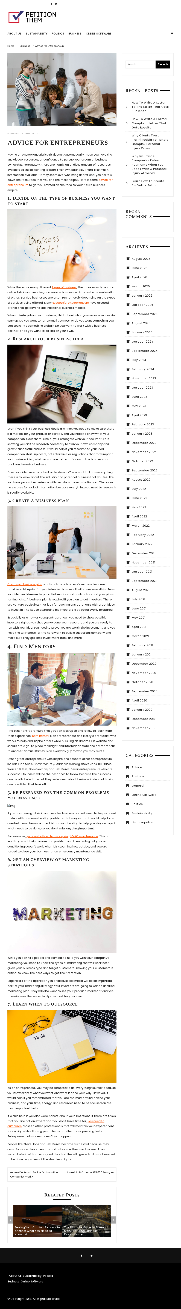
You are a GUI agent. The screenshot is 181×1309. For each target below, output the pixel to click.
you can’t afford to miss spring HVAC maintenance (62, 836)
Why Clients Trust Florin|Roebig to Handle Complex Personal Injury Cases (150, 141)
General (138, 786)
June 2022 (139, 498)
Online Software (98, 33)
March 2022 (141, 526)
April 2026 (139, 277)
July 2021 (138, 599)
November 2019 (143, 728)
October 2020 (142, 682)
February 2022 (143, 535)
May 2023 (139, 406)
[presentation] (10, 1220)
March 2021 (140, 636)
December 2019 (144, 719)
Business (74, 33)
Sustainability (37, 33)
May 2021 (138, 618)
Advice (137, 767)
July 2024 (139, 360)
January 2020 (142, 710)
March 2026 (141, 286)
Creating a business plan (24, 584)
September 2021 (144, 581)
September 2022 (144, 470)
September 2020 (145, 691)
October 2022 (142, 461)
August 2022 (141, 480)
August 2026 (141, 259)
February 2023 (143, 424)
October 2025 (142, 305)
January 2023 (142, 434)
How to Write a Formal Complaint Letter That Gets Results (149, 123)
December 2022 (144, 443)
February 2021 (142, 645)
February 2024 (143, 369)
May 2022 (139, 507)
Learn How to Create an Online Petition (148, 183)
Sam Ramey (40, 736)
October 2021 (142, 572)
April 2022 (139, 516)
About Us (14, 33)
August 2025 (141, 323)
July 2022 (139, 489)
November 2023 (144, 378)
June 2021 (139, 608)
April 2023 (139, 415)
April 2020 (139, 700)
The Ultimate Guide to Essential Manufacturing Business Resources (86, 1231)
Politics (58, 33)
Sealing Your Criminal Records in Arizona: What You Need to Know (37, 1231)
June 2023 (139, 397)
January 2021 (142, 654)
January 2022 (142, 544)
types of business (64, 287)
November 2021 (143, 562)
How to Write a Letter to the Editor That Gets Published (150, 107)
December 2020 (144, 664)
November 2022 (144, 452)
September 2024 (145, 351)
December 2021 (144, 553)
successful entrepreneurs (70, 303)
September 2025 (145, 314)
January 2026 (142, 296)
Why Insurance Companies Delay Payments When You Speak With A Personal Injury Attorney (149, 164)
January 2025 (142, 332)
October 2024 (142, 342)
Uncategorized (143, 822)
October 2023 (142, 388)
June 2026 (139, 268)
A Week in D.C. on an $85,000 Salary (88, 1172)
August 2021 (141, 590)
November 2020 (144, 673)
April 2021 (139, 627)
